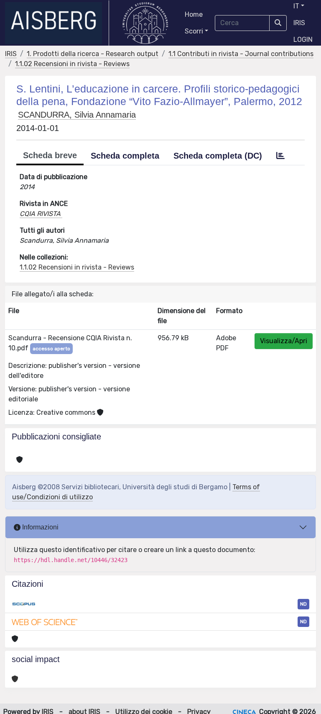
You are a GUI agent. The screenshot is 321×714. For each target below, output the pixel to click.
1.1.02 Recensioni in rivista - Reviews (72, 64)
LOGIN (303, 40)
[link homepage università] (145, 23)
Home (194, 14)
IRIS (299, 23)
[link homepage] (57, 23)
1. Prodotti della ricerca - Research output (92, 54)
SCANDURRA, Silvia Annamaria (77, 114)
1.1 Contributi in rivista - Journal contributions (240, 54)
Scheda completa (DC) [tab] (217, 155)
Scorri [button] (194, 31)
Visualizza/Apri (283, 341)
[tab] (280, 155)
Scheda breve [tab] (50, 155)
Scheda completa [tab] (125, 155)
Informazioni (39, 527)
